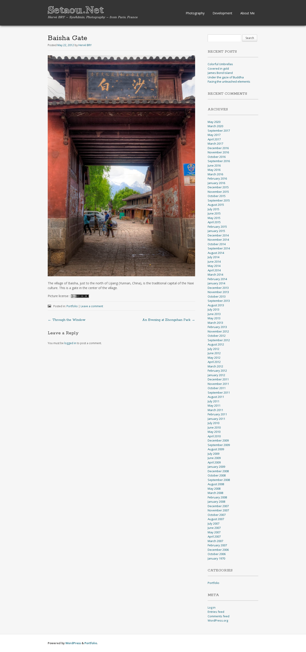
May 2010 (214, 432)
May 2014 (214, 266)
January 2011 (216, 419)
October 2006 (217, 554)
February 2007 (217, 545)
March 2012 (215, 366)
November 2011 (218, 384)
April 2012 (214, 362)
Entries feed (216, 612)
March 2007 (215, 541)
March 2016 (215, 174)
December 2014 (218, 235)
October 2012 (217, 336)
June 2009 (214, 458)
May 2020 (214, 122)
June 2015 (214, 213)
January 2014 (216, 283)
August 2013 (216, 305)
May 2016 (214, 170)
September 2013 (219, 301)
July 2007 (213, 523)
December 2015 (218, 187)
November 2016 (218, 152)
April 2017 (214, 139)
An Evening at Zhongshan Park (168, 320)
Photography (195, 13)
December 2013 (218, 288)
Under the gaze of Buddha (226, 77)
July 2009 (213, 454)
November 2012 (218, 331)
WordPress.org (218, 620)
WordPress (73, 643)
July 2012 (213, 349)
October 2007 (217, 515)
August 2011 (216, 397)
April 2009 (214, 462)
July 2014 (213, 257)
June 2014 (214, 262)
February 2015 (217, 227)
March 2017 (215, 144)
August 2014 (216, 253)
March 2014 (215, 274)
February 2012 (217, 371)
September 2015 (219, 200)
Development (222, 13)
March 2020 (215, 126)
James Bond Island (220, 73)
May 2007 (214, 532)
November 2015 (218, 192)
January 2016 (216, 183)
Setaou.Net (76, 10)
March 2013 (215, 323)
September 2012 (219, 340)
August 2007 (216, 519)
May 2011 (214, 405)
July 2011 (213, 401)
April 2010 (214, 436)
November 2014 (218, 240)
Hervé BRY (85, 45)
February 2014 (217, 279)
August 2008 (216, 484)
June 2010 (214, 427)
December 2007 (218, 506)
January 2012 (216, 375)
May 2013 (214, 318)
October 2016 (217, 157)
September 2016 (219, 161)
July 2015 (213, 209)
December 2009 (218, 440)
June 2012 (214, 353)
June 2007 (214, 528)
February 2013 (217, 327)
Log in (211, 607)
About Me (247, 13)
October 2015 (217, 196)
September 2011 (219, 392)
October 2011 (217, 388)
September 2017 (219, 131)
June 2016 (214, 165)
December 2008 (218, 471)
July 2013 (213, 309)
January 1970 (216, 558)
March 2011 (215, 410)
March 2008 (215, 493)
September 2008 (219, 480)
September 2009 (219, 445)
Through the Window (66, 320)
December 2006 (218, 550)
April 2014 (214, 270)
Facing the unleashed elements (229, 81)
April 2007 (214, 536)
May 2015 (214, 218)
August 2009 (216, 449)
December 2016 (218, 148)
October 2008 (217, 475)
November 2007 (218, 510)
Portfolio (72, 306)
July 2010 (213, 423)
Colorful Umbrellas (220, 64)
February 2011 (217, 414)
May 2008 (214, 489)
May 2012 (214, 358)
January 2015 (216, 231)
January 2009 (216, 467)
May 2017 (214, 135)
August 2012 (216, 344)
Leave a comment (92, 306)
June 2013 (214, 314)
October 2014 (217, 244)
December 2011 (218, 379)
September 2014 (219, 248)
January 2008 (216, 502)
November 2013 (218, 292)
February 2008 (217, 497)
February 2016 (217, 178)
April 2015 (214, 222)
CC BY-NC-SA (80, 296)
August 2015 (216, 205)
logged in (70, 343)
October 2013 (217, 296)
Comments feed (218, 616)
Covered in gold (218, 68)
